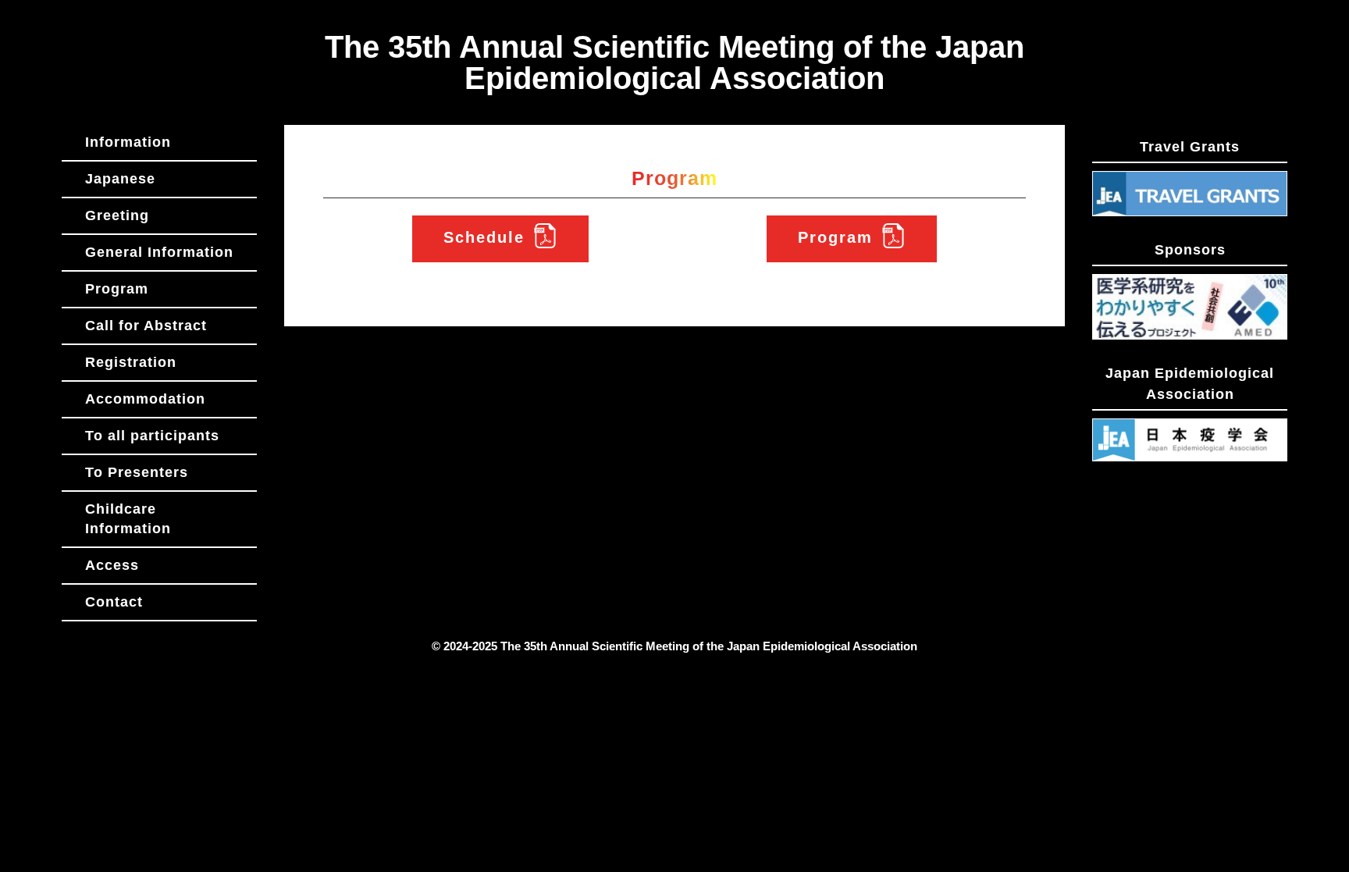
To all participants (152, 435)
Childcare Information (128, 518)
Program (116, 289)
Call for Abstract (146, 325)
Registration (130, 362)
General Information (159, 252)
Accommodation (145, 399)
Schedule (484, 237)
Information (128, 142)
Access (112, 565)
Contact (114, 602)
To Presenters (136, 472)
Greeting (117, 215)
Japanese (120, 179)
